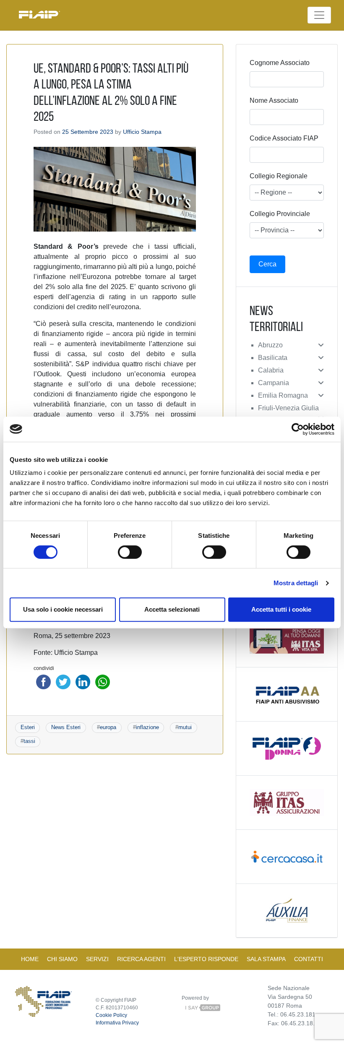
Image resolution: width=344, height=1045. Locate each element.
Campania (273, 382)
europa (108, 727)
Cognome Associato (280, 62)
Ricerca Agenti (141, 959)
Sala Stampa (266, 959)
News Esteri (66, 727)
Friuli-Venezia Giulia (288, 408)
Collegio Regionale (279, 176)
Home (30, 959)
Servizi (97, 959)
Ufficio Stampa (142, 131)
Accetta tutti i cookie (281, 609)
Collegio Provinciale (280, 213)
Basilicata (272, 357)
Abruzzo (270, 345)
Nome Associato (274, 100)
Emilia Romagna (283, 395)
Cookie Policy (111, 1015)
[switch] (130, 552)
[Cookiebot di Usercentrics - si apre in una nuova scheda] (297, 429)
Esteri (28, 727)
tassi (29, 741)
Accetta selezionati (172, 609)
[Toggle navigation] (319, 15)
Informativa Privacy (117, 1023)
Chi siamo (62, 959)
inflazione (147, 727)
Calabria (271, 370)
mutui (185, 727)
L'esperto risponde (206, 959)
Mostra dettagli (296, 582)
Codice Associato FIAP (284, 138)
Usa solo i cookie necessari (63, 609)
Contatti (308, 959)
